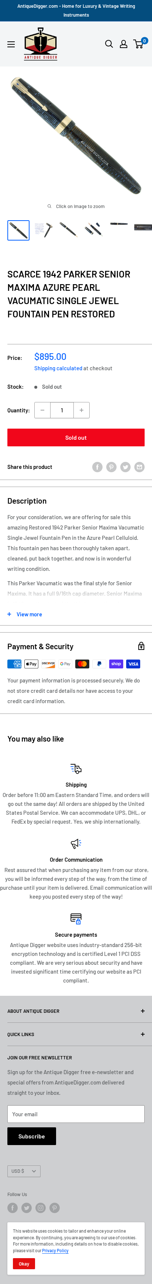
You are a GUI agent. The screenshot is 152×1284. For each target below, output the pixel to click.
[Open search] (109, 44)
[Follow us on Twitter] (26, 1208)
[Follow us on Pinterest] (54, 1208)
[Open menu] (11, 44)
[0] (138, 44)
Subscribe (31, 1136)
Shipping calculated (58, 368)
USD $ (17, 1171)
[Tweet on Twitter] (125, 466)
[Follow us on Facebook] (12, 1208)
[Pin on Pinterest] (111, 466)
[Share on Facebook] (97, 466)
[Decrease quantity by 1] (42, 410)
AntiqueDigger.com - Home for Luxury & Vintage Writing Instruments (76, 10)
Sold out (76, 437)
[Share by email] (139, 466)
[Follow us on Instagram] (40, 1208)
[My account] (123, 44)
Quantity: (18, 410)
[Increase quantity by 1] (81, 410)
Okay (24, 1264)
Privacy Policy (55, 1250)
